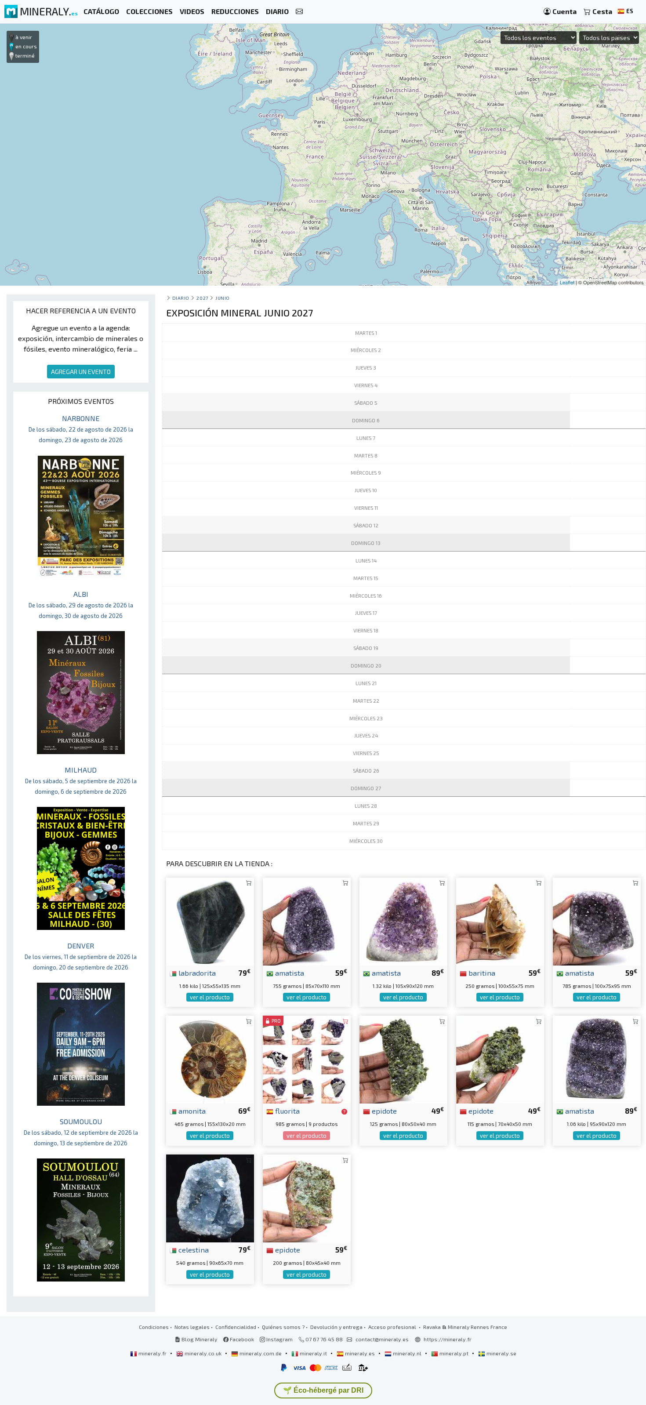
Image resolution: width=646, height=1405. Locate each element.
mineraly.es (360, 1353)
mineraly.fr (152, 1353)
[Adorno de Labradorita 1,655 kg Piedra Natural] (210, 920)
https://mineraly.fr (448, 1339)
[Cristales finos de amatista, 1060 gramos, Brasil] (597, 1058)
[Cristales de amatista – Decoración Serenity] (307, 920)
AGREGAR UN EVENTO (81, 371)
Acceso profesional (392, 1327)
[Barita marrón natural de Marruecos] (500, 920)
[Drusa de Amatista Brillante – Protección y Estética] (597, 920)
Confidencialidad (235, 1327)
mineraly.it (313, 1353)
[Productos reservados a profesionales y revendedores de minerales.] (344, 1111)
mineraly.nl (407, 1353)
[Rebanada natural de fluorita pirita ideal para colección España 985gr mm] (307, 1058)
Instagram (279, 1339)
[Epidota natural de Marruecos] (500, 1058)
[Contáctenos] (299, 12)
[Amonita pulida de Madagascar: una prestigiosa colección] (210, 1058)
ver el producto (210, 997)
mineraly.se (500, 1353)
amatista (288, 972)
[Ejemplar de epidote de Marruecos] (307, 1197)
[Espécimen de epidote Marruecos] (403, 1058)
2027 (202, 298)
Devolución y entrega (336, 1327)
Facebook (241, 1339)
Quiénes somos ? (283, 1327)
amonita (191, 1110)
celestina (193, 1249)
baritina (481, 972)
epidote (383, 1110)
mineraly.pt (454, 1353)
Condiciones (154, 1327)
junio (222, 298)
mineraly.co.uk (203, 1353)
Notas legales (192, 1327)
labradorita (196, 972)
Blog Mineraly (199, 1339)
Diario (180, 298)
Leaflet (567, 282)
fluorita (286, 1110)
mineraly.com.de (260, 1353)
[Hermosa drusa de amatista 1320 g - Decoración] (403, 920)
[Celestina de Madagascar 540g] (210, 1197)
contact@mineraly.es (382, 1339)
